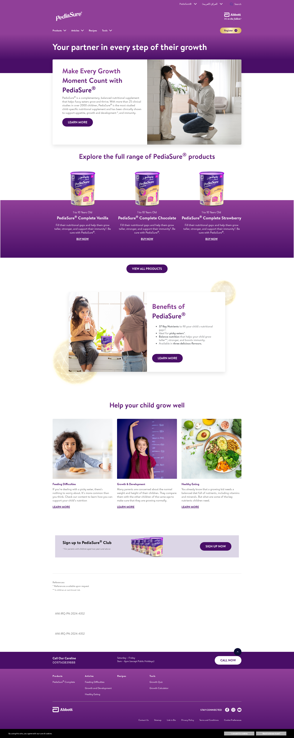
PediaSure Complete (64, 682)
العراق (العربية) (209, 4)
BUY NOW (82, 239)
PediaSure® (185, 4)
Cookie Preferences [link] (232, 720)
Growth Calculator (159, 688)
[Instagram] (233, 710)
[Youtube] (239, 710)
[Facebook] (227, 710)
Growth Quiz (156, 682)
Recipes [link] (93, 30)
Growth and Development (98, 688)
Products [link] (57, 30)
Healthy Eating (92, 694)
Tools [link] (105, 30)
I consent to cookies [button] (239, 733)
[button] (231, 4)
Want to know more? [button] (271, 733)
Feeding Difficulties (94, 682)
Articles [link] (75, 30)
